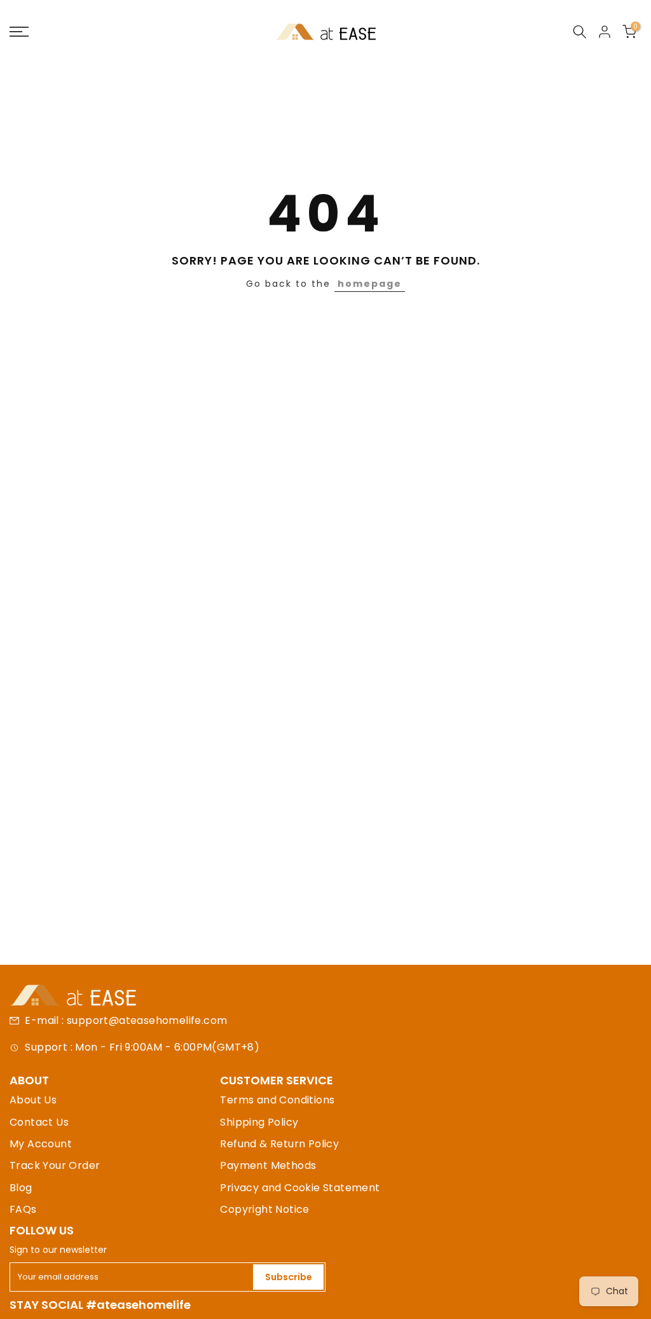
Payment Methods (268, 1165)
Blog (21, 1187)
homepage (370, 283)
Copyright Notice (264, 1209)
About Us (33, 1100)
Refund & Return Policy (279, 1143)
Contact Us (39, 1122)
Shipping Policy (259, 1122)
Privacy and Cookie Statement (300, 1187)
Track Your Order (55, 1165)
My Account (41, 1143)
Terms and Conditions (277, 1100)
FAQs (23, 1209)
